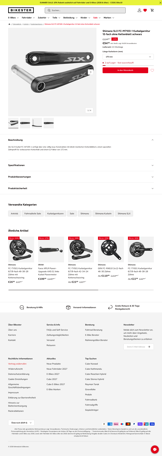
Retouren (51, 345)
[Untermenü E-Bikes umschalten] (17, 17)
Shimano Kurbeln (103, 213)
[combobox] (85, 10)
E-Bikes (12, 17)
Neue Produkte (54, 363)
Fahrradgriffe (91, 404)
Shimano (85, 213)
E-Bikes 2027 (53, 374)
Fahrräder (27, 17)
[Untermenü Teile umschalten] (59, 17)
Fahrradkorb (91, 399)
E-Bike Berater (92, 335)
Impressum (13, 392)
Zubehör (42, 17)
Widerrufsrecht (15, 369)
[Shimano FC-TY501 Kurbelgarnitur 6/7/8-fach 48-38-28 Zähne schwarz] (141, 250)
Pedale (88, 394)
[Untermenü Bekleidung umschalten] (76, 17)
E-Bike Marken (53, 389)
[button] (145, 10)
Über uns (12, 330)
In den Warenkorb (125, 70)
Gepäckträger (91, 410)
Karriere (12, 335)
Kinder (84, 17)
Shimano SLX (124, 213)
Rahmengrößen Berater (96, 340)
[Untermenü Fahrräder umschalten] (33, 17)
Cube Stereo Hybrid (94, 379)
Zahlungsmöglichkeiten (58, 335)
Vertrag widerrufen (17, 363)
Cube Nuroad (91, 363)
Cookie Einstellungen (18, 379)
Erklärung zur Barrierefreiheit (22, 397)
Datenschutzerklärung (18, 374)
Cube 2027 (52, 379)
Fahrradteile (17, 24)
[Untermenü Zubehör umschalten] (48, 17)
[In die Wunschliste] (151, 70)
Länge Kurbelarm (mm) (113, 51)
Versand (51, 340)
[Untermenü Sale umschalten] (99, 17)
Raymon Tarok (92, 384)
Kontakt (12, 340)
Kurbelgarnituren (37, 24)
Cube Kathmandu (93, 369)
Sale (95, 17)
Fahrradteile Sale (32, 213)
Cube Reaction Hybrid (95, 374)
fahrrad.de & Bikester (21, 447)
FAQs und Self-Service (57, 330)
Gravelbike (90, 389)
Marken (107, 17)
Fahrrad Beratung (93, 330)
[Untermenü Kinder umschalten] (89, 17)
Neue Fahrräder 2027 (57, 369)
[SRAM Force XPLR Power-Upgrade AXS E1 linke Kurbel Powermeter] (51, 250)
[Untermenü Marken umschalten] (113, 17)
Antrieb (26, 24)
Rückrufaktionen (16, 411)
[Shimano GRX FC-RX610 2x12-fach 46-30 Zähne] (111, 250)
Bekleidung (69, 17)
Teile (55, 17)
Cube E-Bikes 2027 (56, 384)
